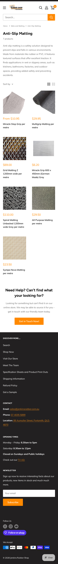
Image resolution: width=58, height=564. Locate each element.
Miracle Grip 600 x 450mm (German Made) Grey (41, 174)
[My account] (46, 7)
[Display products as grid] (48, 84)
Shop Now (8, 351)
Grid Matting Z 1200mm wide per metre (12, 174)
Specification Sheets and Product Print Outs (25, 372)
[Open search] (40, 7)
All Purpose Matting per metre (42, 222)
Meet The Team (11, 365)
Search (6, 345)
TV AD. (21, 459)
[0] (52, 8)
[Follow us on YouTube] (16, 526)
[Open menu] (4, 8)
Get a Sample (10, 392)
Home (5, 26)
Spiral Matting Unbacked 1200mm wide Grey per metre (13, 223)
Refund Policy (10, 385)
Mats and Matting (18, 26)
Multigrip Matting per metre (43, 126)
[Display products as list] (53, 84)
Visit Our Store (10, 358)
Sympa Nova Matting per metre (14, 271)
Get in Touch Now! (29, 321)
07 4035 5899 (18, 414)
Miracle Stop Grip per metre (14, 126)
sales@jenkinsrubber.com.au (24, 409)
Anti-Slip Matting (34, 26)
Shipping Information (14, 378)
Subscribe (12, 502)
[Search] (51, 17)
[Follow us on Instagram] (11, 526)
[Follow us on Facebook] (5, 526)
